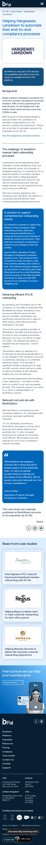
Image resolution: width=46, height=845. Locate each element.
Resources (7, 743)
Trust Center (8, 755)
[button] (28, 528)
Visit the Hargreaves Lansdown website (20, 136)
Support (6, 767)
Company (7, 751)
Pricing (5, 747)
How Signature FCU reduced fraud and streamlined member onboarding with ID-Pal (22, 577)
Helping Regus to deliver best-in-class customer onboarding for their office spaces (21, 614)
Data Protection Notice (30, 826)
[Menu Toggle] (42, 3)
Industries (7, 739)
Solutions (7, 731)
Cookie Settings (11, 840)
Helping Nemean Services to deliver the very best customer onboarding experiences (21, 652)
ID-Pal (5, 11)
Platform (6, 735)
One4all (6, 763)
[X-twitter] (36, 721)
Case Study (16, 11)
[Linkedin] (41, 721)
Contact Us (8, 759)
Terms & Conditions (10, 826)
